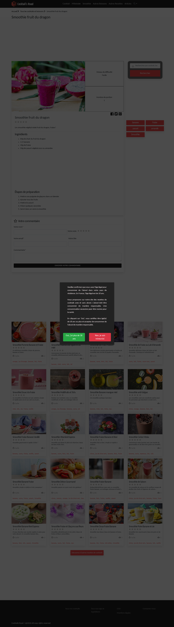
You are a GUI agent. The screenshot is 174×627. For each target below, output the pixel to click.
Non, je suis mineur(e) (100, 337)
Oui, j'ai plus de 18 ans (74, 337)
